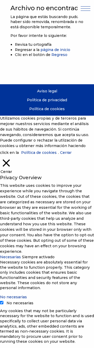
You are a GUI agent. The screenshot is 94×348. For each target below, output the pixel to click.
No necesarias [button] (13, 297)
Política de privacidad (47, 100)
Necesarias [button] (11, 257)
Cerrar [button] (66, 152)
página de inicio (55, 49)
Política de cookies (47, 108)
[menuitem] (47, 91)
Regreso (59, 54)
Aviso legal (47, 91)
